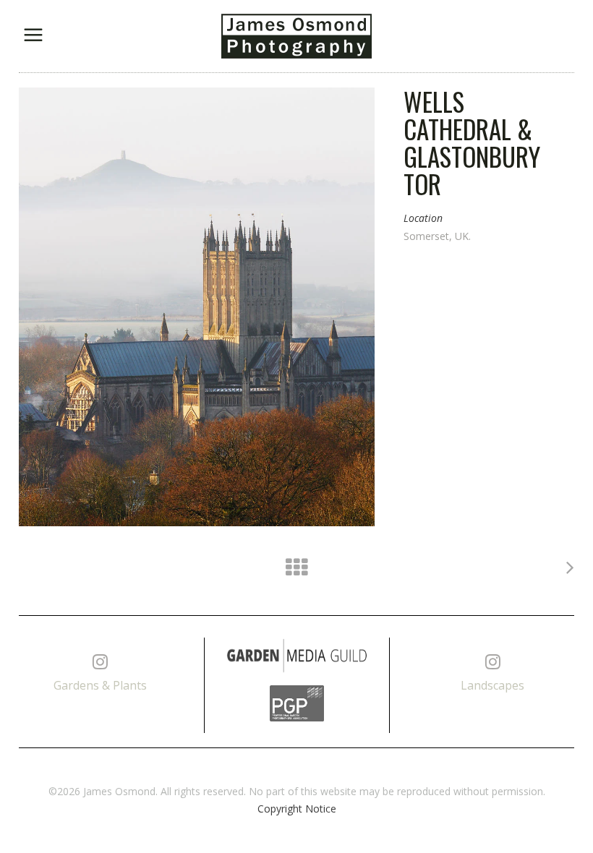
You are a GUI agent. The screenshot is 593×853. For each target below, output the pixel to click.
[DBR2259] (197, 306)
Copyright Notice (296, 808)
